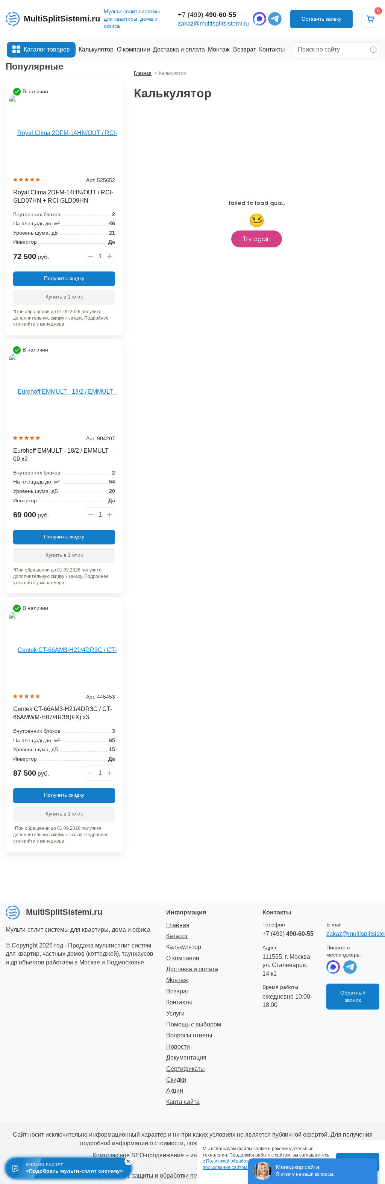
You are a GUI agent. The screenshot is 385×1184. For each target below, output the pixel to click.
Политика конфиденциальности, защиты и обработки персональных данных (147, 1175)
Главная (177, 925)
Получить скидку (64, 278)
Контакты (179, 1002)
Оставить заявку (321, 19)
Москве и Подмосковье (111, 962)
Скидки (176, 1079)
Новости (178, 1046)
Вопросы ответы (189, 1035)
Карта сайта (183, 1102)
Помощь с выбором (193, 1024)
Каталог (177, 936)
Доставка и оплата (192, 969)
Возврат (177, 991)
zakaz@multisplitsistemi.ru (213, 23)
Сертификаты (185, 1069)
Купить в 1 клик (64, 297)
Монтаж (177, 980)
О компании (182, 958)
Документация (186, 1057)
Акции (174, 1090)
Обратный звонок (352, 996)
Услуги (175, 1013)
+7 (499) (207, 14)
